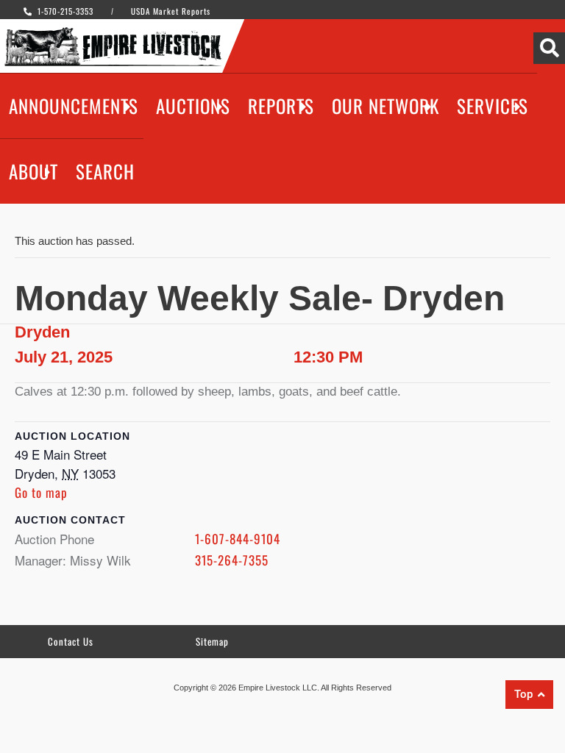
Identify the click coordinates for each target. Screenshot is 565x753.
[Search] (549, 48)
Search (105, 171)
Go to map (41, 492)
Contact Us (70, 641)
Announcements (73, 105)
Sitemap (212, 641)
